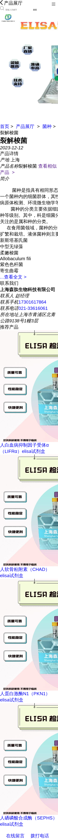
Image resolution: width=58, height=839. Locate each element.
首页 (4, 126)
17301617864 (32, 302)
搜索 (35, 10)
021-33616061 (33, 308)
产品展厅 (25, 126)
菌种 (47, 126)
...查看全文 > (13, 277)
